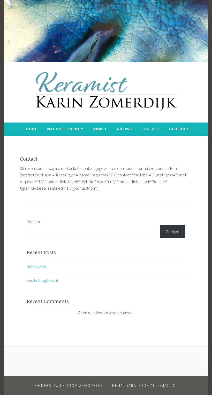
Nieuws (124, 128)
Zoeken (33, 221)
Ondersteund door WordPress (69, 385)
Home (31, 128)
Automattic (163, 385)
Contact (150, 128)
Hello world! (37, 266)
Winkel (100, 128)
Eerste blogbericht (42, 280)
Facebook (179, 128)
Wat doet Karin (63, 128)
